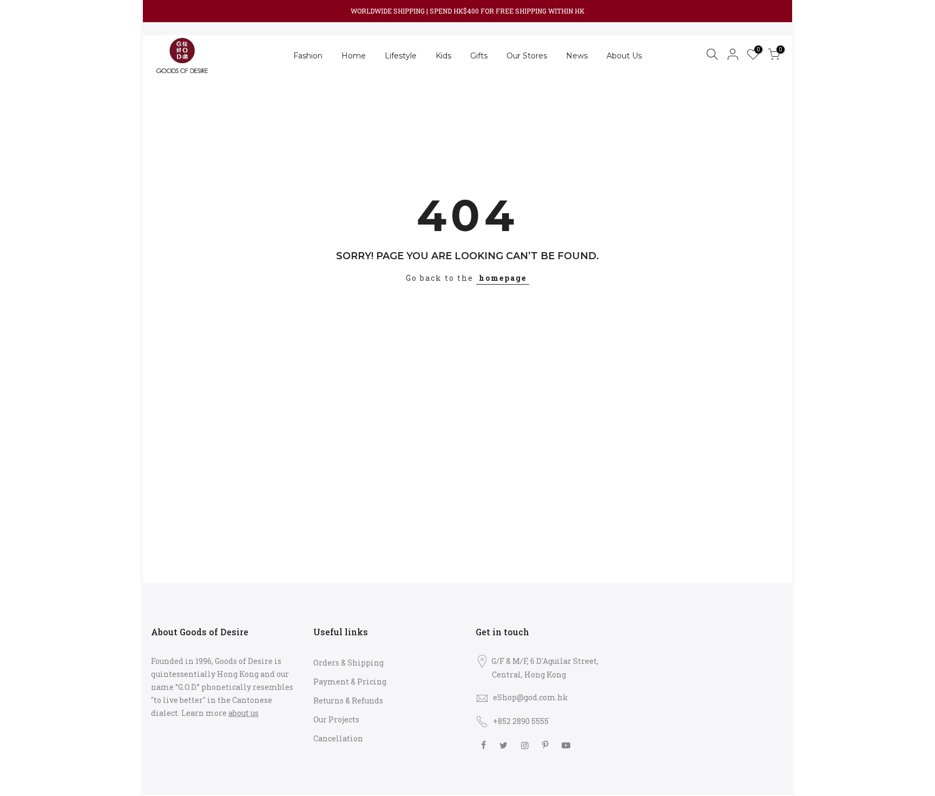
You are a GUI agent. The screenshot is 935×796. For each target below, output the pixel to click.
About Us (624, 56)
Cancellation (338, 738)
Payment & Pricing (349, 681)
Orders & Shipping (348, 662)
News (577, 56)
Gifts (479, 56)
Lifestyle (401, 56)
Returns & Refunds (348, 700)
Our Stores (526, 56)
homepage (502, 278)
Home (353, 56)
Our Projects (336, 719)
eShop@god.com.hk (530, 697)
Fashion (307, 56)
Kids (443, 56)
